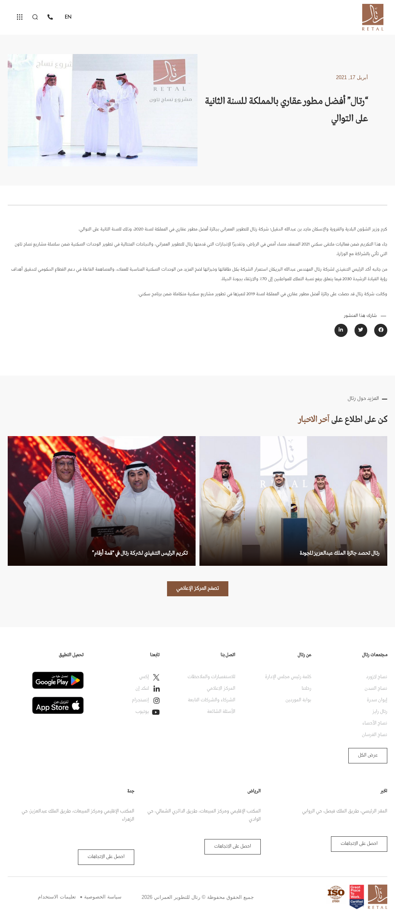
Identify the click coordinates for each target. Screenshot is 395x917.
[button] (380, 330)
